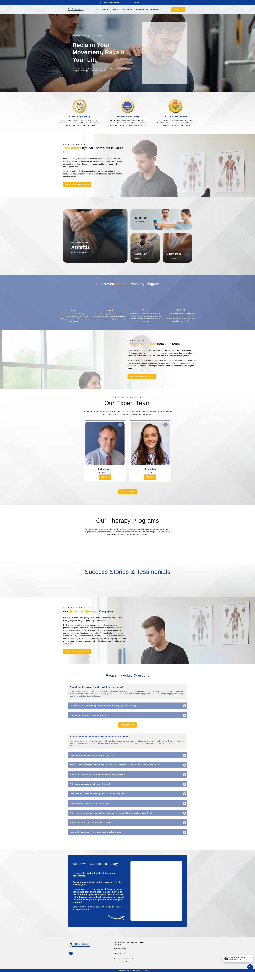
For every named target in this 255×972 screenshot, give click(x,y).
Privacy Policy (145, 970)
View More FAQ (127, 725)
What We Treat (127, 10)
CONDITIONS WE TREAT (80, 242)
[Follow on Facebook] (185, 2)
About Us (105, 10)
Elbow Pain (174, 253)
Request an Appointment (77, 184)
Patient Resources (141, 10)
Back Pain (140, 253)
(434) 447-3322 (178, 9)
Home (96, 10)
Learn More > (140, 221)
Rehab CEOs (125, 970)
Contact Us (155, 10)
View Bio (105, 477)
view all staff (127, 492)
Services (115, 10)
